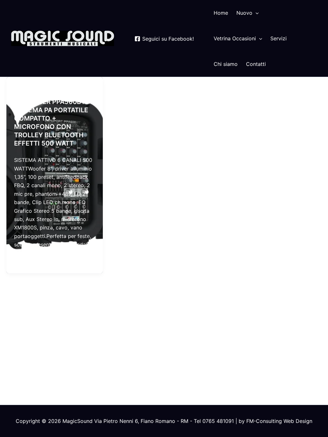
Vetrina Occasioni (235, 38)
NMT (19, 89)
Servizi (278, 38)
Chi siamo (226, 64)
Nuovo (244, 13)
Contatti (256, 64)
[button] (255, 13)
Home (221, 13)
